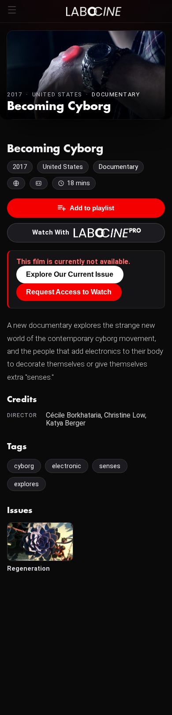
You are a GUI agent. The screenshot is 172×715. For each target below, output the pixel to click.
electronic (66, 465)
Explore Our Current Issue (69, 274)
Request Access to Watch (69, 292)
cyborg (24, 465)
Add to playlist (92, 208)
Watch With (50, 232)
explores (26, 484)
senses (109, 465)
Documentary (116, 94)
